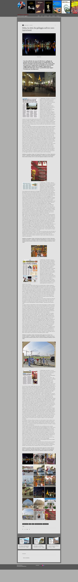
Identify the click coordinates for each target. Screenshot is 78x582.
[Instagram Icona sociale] (42, 565)
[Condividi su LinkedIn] (27, 529)
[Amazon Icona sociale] (41, 565)
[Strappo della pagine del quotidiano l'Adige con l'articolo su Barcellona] (39, 540)
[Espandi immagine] (27, 458)
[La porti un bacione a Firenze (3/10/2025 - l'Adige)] (53, 540)
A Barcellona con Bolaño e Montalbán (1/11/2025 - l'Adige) (39, 546)
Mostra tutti (58, 535)
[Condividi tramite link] (29, 529)
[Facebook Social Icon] (43, 565)
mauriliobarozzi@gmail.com (21, 566)
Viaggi (23, 526)
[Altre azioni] (55, 25)
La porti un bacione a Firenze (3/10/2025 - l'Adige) (53, 546)
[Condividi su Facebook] (22, 529)
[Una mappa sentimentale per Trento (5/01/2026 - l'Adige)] (24, 540)
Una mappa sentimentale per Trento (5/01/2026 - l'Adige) (24, 546)
